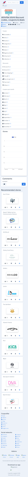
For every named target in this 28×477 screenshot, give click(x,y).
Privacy (4, 424)
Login (4, 415)
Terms (4, 426)
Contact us (5, 423)
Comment (4, 181)
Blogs (4, 421)
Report (4, 26)
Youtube (4, 440)
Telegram (19, 434)
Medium (18, 445)
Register (4, 417)
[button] (4, 5)
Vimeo (18, 447)
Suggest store (6, 428)
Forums (4, 419)
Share (4, 24)
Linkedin (4, 441)
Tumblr (18, 440)
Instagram (5, 436)
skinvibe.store (7, 22)
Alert (23, 22)
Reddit (4, 447)
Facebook (5, 434)
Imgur (18, 443)
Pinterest (4, 443)
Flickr (18, 438)
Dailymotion (19, 441)
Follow (16, 22)
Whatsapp (5, 445)
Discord (18, 436)
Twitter (4, 438)
